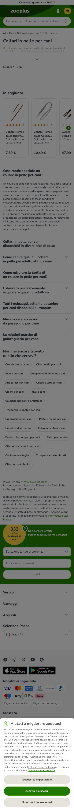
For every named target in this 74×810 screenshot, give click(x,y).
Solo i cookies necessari (37, 802)
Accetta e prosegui (37, 791)
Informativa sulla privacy (41, 770)
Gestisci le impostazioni (37, 779)
